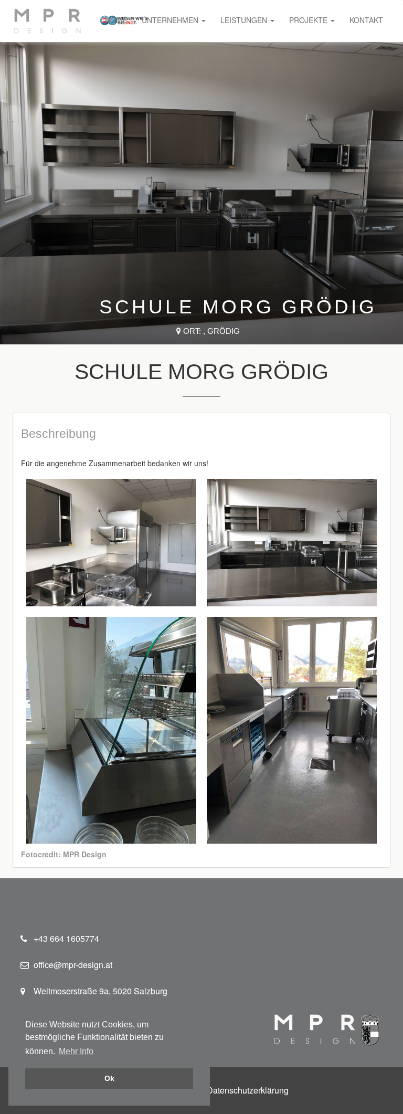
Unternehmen (171, 20)
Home (116, 20)
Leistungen (244, 20)
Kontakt (366, 20)
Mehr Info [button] (76, 1051)
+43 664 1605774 (66, 938)
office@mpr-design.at (73, 965)
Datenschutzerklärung (248, 1090)
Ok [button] (109, 1078)
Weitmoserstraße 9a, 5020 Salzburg (100, 991)
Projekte (309, 20)
